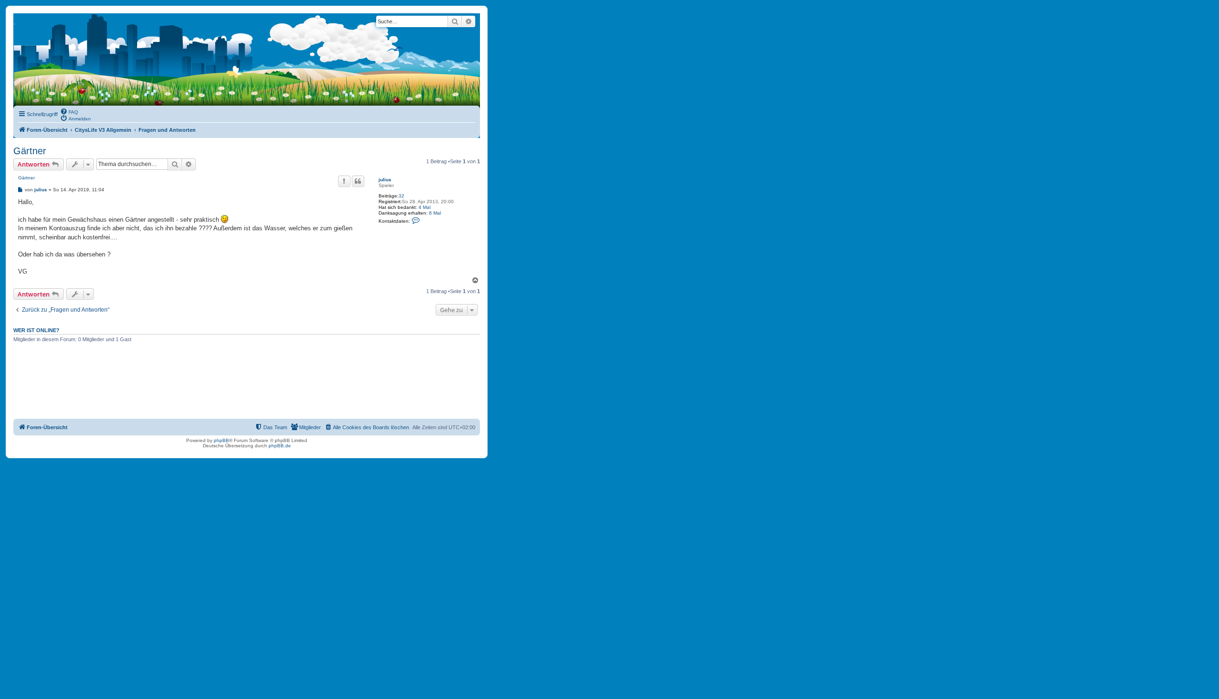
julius (385, 179)
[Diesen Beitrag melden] (344, 181)
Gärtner (29, 151)
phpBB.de (280, 445)
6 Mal (435, 213)
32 (401, 195)
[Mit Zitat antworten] (358, 181)
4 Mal (424, 207)
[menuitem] (69, 111)
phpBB (221, 440)
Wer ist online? (36, 330)
